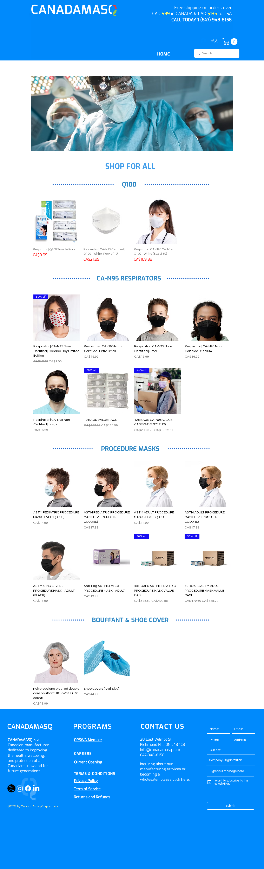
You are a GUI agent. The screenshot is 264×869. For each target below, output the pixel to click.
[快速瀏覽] (107, 317)
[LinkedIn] (36, 788)
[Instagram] (20, 788)
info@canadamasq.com (160, 749)
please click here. (175, 779)
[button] (231, 41)
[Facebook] (28, 788)
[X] (11, 788)
